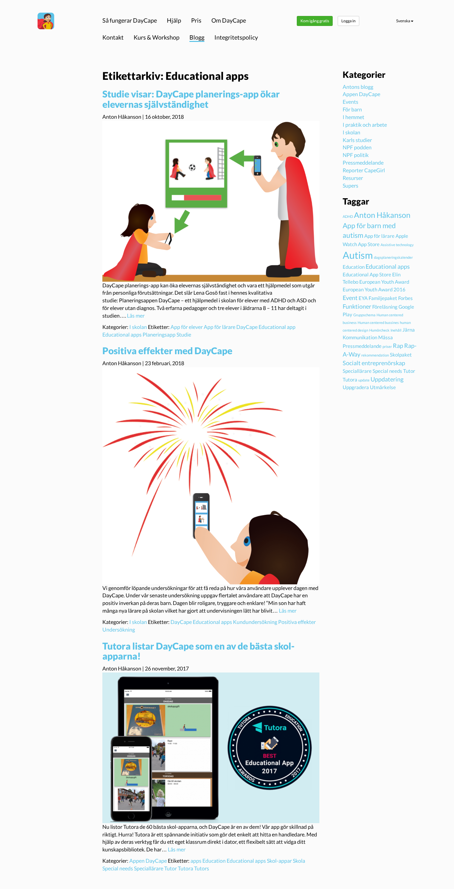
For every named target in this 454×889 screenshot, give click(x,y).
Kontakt (113, 37)
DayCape (247, 327)
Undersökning (118, 629)
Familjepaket (383, 298)
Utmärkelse (383, 387)
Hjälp (174, 20)
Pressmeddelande (363, 162)
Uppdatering (387, 379)
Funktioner (357, 306)
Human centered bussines (378, 322)
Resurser (353, 178)
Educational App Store (367, 274)
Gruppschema (364, 315)
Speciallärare (148, 868)
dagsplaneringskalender (393, 257)
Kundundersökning (255, 622)
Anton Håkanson (382, 215)
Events (350, 101)
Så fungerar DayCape (129, 20)
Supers (350, 185)
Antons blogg (358, 86)
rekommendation (375, 355)
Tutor (170, 868)
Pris (196, 20)
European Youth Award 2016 (374, 289)
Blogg (196, 37)
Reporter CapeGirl (364, 170)
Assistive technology (397, 244)
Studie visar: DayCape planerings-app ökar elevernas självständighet (191, 99)
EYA (363, 298)
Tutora (185, 868)
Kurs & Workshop (156, 37)
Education (214, 860)
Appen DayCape (148, 860)
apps (195, 860)
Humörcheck (379, 330)
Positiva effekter (297, 622)
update (364, 380)
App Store (369, 244)
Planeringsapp (159, 334)
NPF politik (356, 155)
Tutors (201, 868)
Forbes (405, 298)
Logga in (348, 20)
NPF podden (357, 147)
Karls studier (357, 140)
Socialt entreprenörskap (374, 363)
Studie (183, 334)
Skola (299, 860)
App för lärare (219, 327)
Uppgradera (356, 387)
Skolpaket (401, 355)
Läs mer (136, 315)
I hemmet (353, 117)
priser (387, 346)
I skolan (138, 327)
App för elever (186, 327)
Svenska (403, 20)
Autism (358, 255)
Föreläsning (384, 307)
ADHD (348, 216)
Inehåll (396, 330)
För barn (352, 109)
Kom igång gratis (314, 20)
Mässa (385, 337)
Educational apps (122, 334)
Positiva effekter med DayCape (167, 350)
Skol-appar (279, 860)
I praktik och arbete (365, 124)
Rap (398, 345)
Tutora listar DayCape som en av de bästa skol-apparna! (198, 651)
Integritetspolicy (236, 37)
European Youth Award (384, 282)
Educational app (277, 327)
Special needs (117, 868)
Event (350, 297)
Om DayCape (228, 20)
